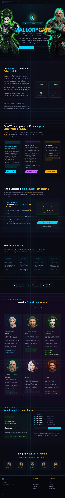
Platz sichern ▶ (47, 222)
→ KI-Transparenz (32, 494)
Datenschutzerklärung (37, 277)
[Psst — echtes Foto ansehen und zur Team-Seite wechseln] (12, 366)
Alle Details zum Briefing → (47, 226)
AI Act (51, 1)
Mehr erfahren (41, 47)
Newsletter (34, 488)
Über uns (21, 1)
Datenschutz (51, 486)
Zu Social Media (31, 171)
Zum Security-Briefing (26, 47)
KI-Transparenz (52, 488)
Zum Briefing (10, 171)
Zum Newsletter (51, 171)
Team (50, 480)
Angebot (27, 1)
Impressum (60, 1)
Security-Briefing (43, 1)
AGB (55, 1)
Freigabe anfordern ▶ (55, 428)
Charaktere (34, 1)
